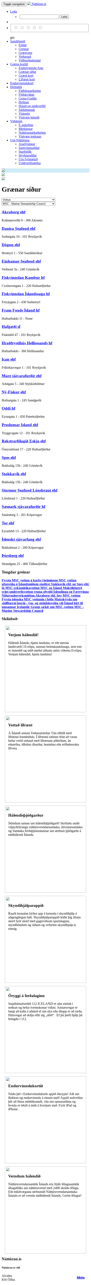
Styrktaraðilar (28, 155)
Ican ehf (9, 359)
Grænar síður (27, 72)
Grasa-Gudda (28, 98)
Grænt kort (26, 75)
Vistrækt (24, 113)
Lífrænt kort (27, 79)
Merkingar (26, 129)
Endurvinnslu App (31, 68)
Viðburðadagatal (30, 60)
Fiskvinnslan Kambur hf (23, 277)
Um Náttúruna (19, 140)
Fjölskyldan (26, 94)
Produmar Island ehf (20, 425)
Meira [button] (81, 1277)
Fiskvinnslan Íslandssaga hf (26, 294)
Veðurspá (25, 56)
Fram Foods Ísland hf (21, 310)
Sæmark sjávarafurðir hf (23, 506)
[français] (40, 28)
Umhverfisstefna (30, 163)
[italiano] (35, 28)
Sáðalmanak (27, 110)
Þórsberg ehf (13, 555)
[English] (23, 28)
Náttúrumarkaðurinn (32, 132)
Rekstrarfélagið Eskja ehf (24, 441)
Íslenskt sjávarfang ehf (21, 539)
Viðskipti (16, 121)
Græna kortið (19, 64)
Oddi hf (8, 408)
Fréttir (23, 45)
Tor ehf (8, 523)
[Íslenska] (17, 28)
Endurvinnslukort (21, 83)
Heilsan (24, 102)
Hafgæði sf (11, 326)
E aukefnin (26, 125)
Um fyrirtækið (28, 159)
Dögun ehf (11, 245)
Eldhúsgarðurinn (30, 91)
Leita (13, 11)
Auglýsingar (27, 144)
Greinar (24, 49)
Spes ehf (9, 457)
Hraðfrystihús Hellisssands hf (27, 343)
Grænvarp (25, 53)
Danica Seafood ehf (18, 228)
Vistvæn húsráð (29, 117)
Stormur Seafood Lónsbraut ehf (29, 490)
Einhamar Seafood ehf (21, 261)
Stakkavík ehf (14, 474)
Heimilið (16, 87)
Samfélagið (17, 41)
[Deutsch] (29, 28)
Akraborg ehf (13, 212)
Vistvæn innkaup (30, 136)
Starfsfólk (25, 151)
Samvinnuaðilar (29, 148)
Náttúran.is (38, 4)
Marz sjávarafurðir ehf (21, 376)
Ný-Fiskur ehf (14, 392)
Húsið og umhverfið (32, 106)
